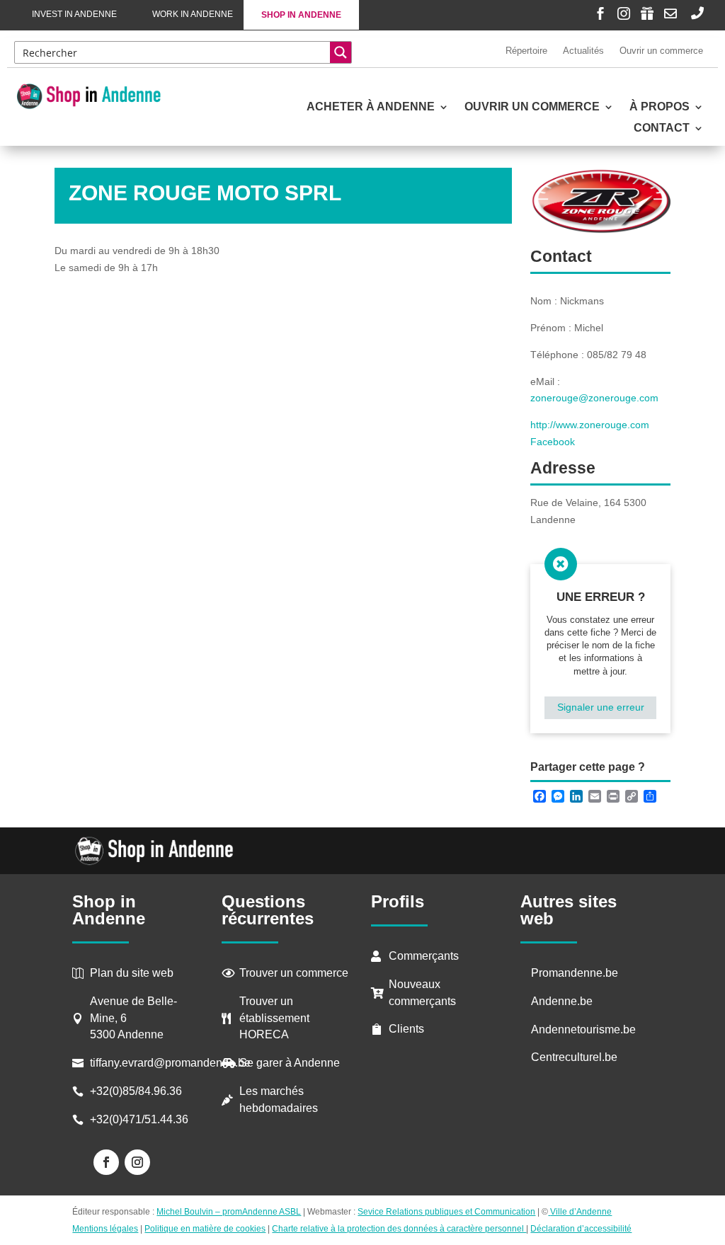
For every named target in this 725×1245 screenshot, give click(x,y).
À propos (659, 107)
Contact (662, 128)
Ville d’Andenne (581, 1212)
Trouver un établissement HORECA (274, 1018)
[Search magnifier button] (340, 52)
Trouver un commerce (293, 973)
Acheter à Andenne (371, 107)
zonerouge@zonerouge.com (594, 397)
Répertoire (526, 50)
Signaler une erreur (600, 707)
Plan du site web (131, 973)
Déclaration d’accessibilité (581, 1229)
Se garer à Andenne (289, 1063)
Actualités (583, 50)
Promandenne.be (574, 973)
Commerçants (424, 956)
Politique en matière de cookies (205, 1229)
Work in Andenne (192, 14)
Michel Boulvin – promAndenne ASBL (228, 1212)
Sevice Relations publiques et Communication (446, 1212)
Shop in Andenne (301, 15)
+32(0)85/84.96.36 (136, 1091)
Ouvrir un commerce (661, 50)
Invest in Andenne (74, 14)
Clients (406, 1029)
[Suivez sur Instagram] (137, 1162)
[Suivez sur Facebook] (106, 1162)
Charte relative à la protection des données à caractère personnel (399, 1229)
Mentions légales (105, 1229)
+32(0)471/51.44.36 (140, 1119)
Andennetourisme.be (583, 1029)
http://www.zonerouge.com (589, 424)
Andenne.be (562, 1001)
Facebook (552, 441)
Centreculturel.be (574, 1057)
